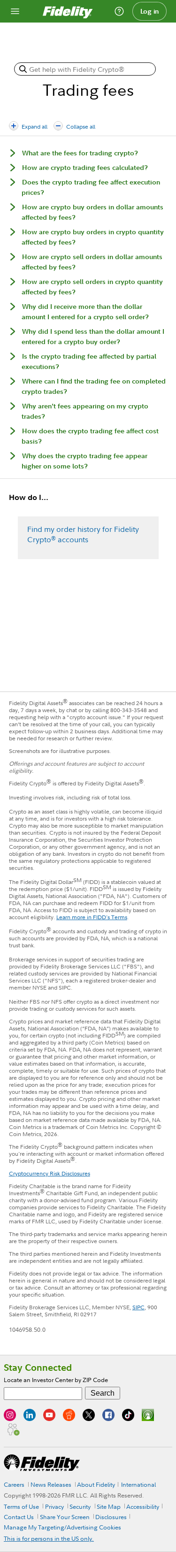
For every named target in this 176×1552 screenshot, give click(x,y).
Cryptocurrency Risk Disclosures (49, 1173)
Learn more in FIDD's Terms (91, 917)
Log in (149, 11)
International (138, 1484)
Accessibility (142, 1506)
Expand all (34, 127)
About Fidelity (96, 1484)
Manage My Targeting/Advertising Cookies (62, 1527)
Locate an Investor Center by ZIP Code (56, 1379)
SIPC (138, 1307)
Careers (14, 1484)
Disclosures (111, 1517)
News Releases (51, 1484)
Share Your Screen (65, 1517)
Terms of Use (21, 1506)
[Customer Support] (119, 11)
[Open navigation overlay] (15, 11)
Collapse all (80, 127)
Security (80, 1506)
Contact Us (19, 1517)
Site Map (109, 1506)
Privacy (54, 1506)
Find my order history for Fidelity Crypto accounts (83, 534)
